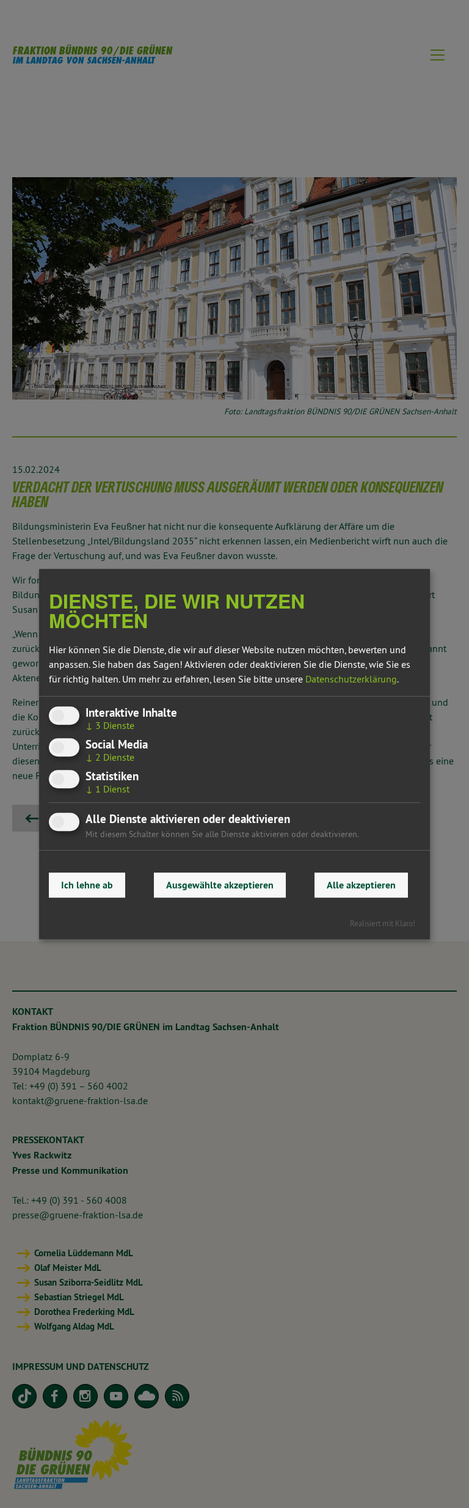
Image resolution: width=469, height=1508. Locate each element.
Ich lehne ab (87, 885)
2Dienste (109, 757)
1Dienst (107, 789)
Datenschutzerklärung (351, 679)
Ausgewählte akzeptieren (220, 885)
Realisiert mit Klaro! (382, 923)
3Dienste (109, 725)
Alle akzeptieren (361, 885)
